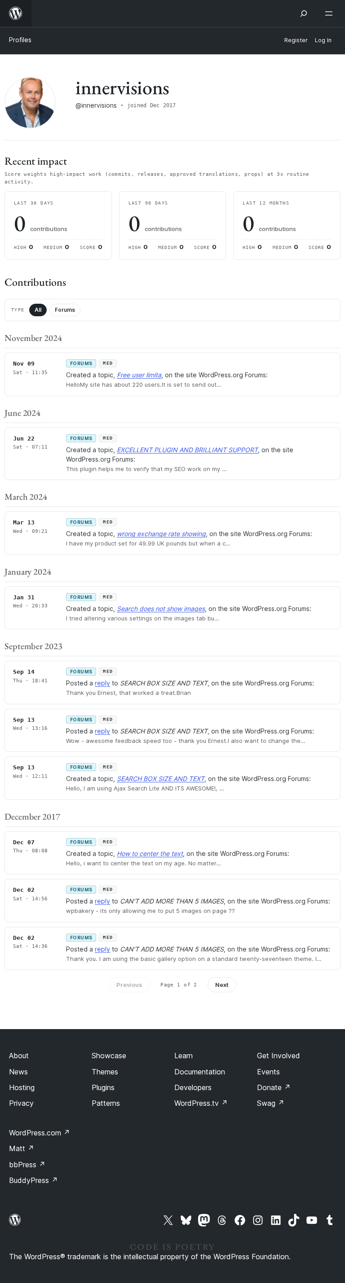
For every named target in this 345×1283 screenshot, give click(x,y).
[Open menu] (330, 13)
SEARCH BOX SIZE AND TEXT (160, 778)
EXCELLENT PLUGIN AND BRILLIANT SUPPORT (187, 450)
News (18, 1071)
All (38, 309)
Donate (274, 1087)
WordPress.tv (201, 1103)
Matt (21, 1148)
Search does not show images (161, 608)
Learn (183, 1055)
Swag (270, 1103)
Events (268, 1071)
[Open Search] (303, 13)
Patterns (106, 1103)
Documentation (199, 1071)
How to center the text (150, 853)
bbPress (27, 1164)
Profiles (20, 40)
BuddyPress (33, 1180)
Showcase (109, 1055)
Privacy (21, 1103)
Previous (129, 984)
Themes (105, 1071)
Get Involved (278, 1055)
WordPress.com (39, 1132)
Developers (193, 1087)
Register (296, 40)
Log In (323, 40)
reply (102, 683)
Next (222, 984)
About (19, 1055)
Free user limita (139, 375)
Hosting (22, 1087)
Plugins (103, 1087)
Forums (65, 309)
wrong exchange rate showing (161, 533)
